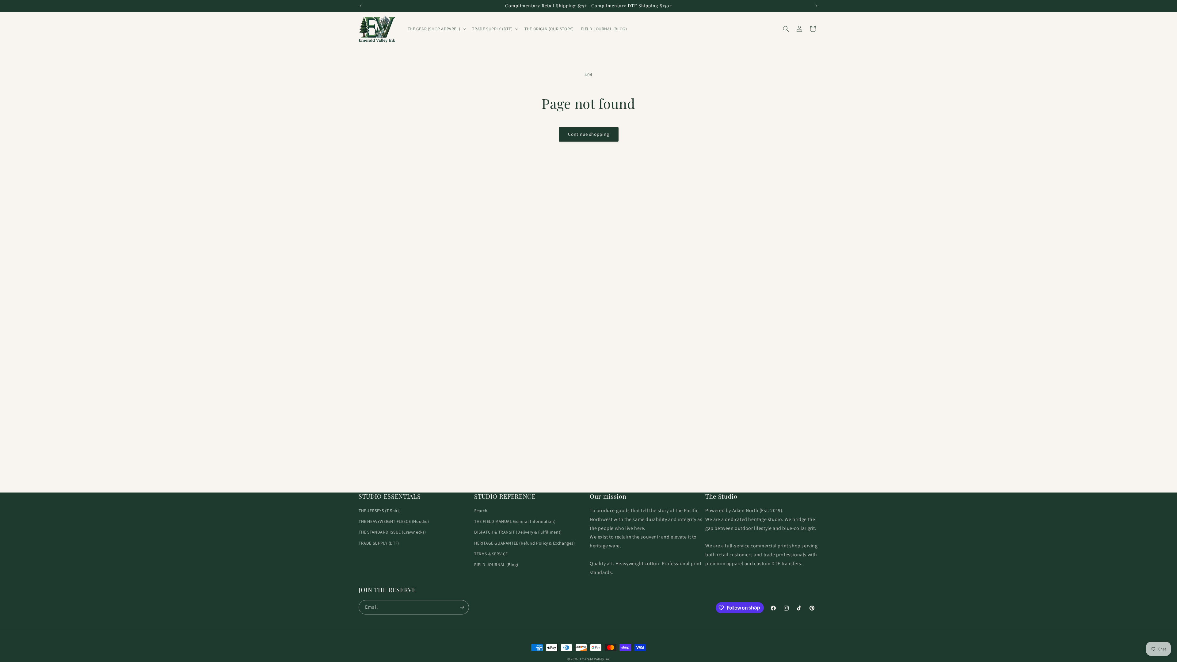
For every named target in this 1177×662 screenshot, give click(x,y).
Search (481, 510)
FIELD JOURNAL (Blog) (496, 564)
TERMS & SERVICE (491, 554)
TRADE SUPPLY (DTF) (379, 543)
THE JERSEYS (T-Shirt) (380, 510)
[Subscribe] (462, 607)
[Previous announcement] (361, 6)
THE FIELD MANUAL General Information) (514, 521)
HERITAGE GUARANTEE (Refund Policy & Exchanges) (524, 543)
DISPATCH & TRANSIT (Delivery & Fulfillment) (518, 532)
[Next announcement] (816, 6)
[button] (436, 28)
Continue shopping (588, 134)
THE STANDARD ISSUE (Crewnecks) (392, 532)
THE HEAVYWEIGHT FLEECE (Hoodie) (394, 521)
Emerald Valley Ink (595, 659)
